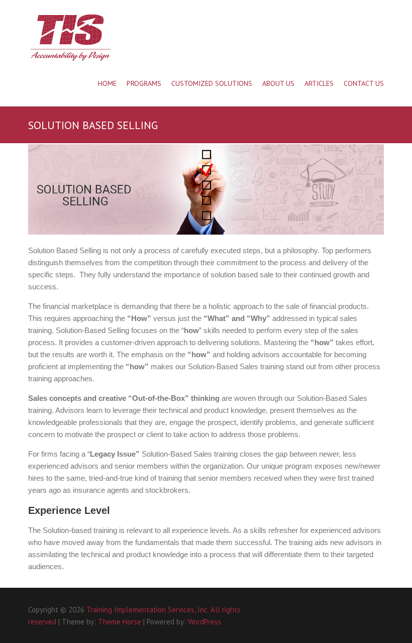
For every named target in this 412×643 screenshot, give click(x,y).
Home (107, 83)
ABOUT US (278, 83)
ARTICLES (319, 83)
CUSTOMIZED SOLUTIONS (211, 83)
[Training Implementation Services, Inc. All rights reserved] (70, 38)
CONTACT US (364, 83)
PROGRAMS (144, 83)
